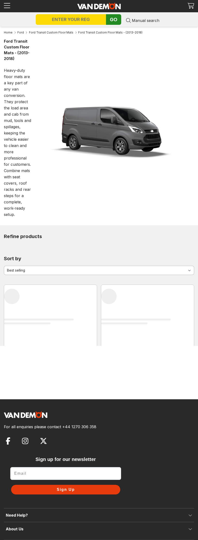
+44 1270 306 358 (79, 426)
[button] (191, 5)
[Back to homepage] (99, 5)
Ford (20, 32)
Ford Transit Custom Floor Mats (51, 32)
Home (8, 32)
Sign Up (66, 489)
